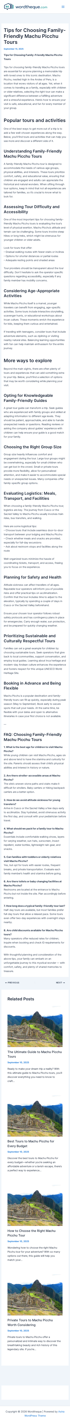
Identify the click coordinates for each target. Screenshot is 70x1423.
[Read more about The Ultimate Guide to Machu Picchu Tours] (34, 1026)
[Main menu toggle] (63, 6)
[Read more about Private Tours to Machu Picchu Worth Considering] (34, 1294)
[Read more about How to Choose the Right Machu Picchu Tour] (34, 1205)
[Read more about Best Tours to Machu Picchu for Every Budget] (34, 1115)
